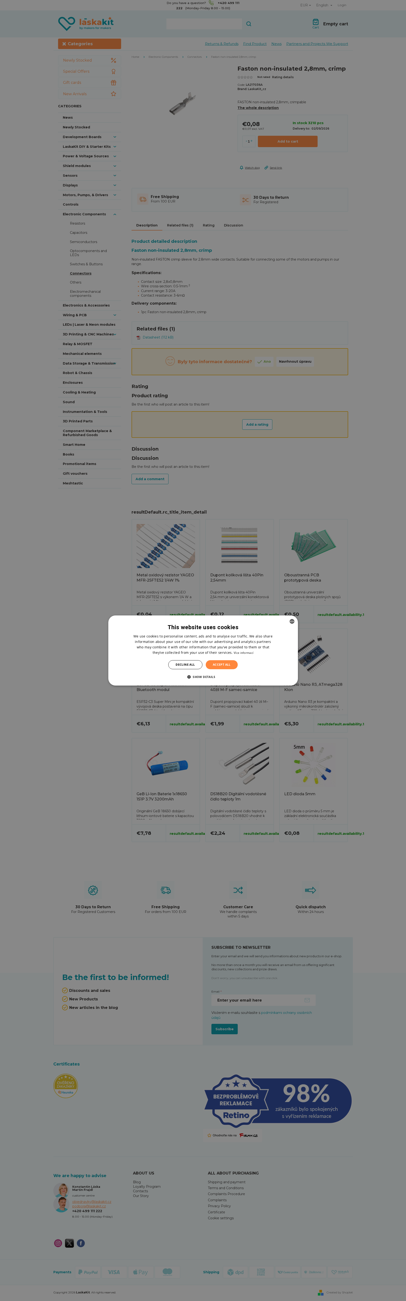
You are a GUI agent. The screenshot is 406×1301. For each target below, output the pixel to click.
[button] (203, 677)
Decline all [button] (185, 665)
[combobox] (292, 621)
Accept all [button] (222, 665)
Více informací (243, 653)
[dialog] (203, 650)
